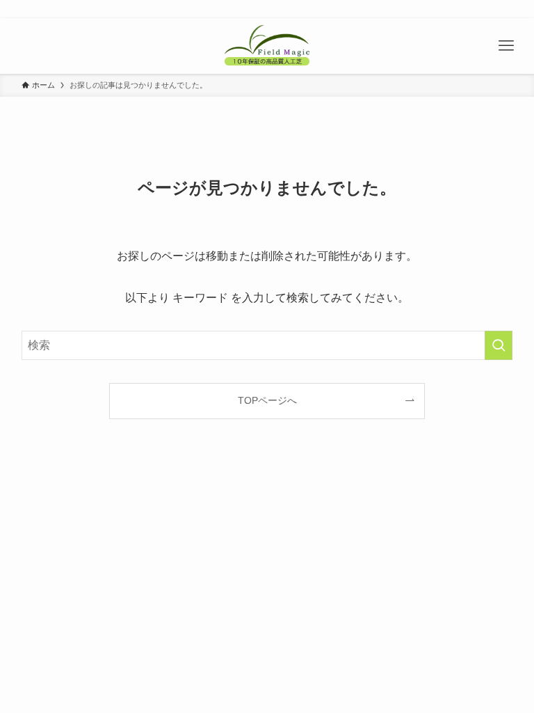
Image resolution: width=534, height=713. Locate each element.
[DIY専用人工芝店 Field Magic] (267, 46)
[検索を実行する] (498, 345)
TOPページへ (267, 400)
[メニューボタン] (506, 46)
